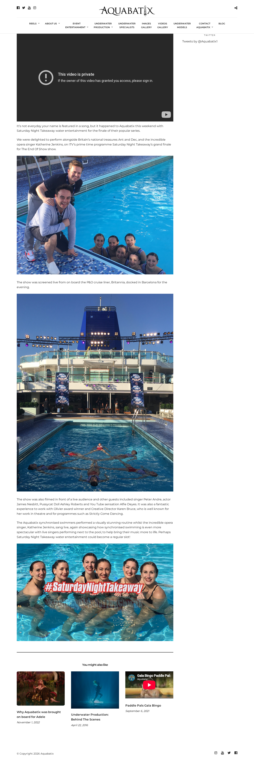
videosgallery (162, 25)
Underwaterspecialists (127, 25)
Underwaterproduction (103, 25)
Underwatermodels (182, 25)
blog (221, 23)
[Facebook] (18, 7)
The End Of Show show (38, 149)
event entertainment (75, 25)
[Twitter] (23, 7)
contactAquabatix (203, 25)
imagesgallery (146, 25)
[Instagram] (34, 7)
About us (51, 23)
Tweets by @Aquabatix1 (200, 41)
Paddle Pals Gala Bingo (143, 705)
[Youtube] (29, 7)
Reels (33, 23)
